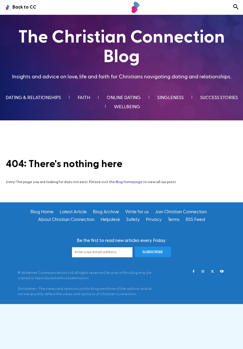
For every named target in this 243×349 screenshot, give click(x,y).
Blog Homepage (129, 182)
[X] (212, 272)
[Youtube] (222, 272)
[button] (236, 7)
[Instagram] (203, 272)
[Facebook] (193, 272)
